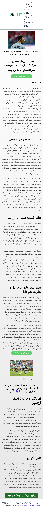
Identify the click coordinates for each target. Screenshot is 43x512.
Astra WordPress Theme (31, 505)
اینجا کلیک (20, 391)
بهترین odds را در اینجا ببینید (21, 379)
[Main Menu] (38, 14)
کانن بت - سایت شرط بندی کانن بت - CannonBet (28, 14)
